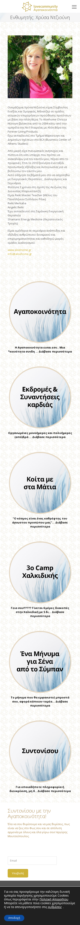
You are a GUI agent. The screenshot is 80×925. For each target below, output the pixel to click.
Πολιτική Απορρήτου (53, 899)
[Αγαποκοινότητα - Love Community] (40, 6)
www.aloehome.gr (19, 250)
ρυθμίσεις (55, 907)
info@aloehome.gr (20, 254)
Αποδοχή (14, 918)
